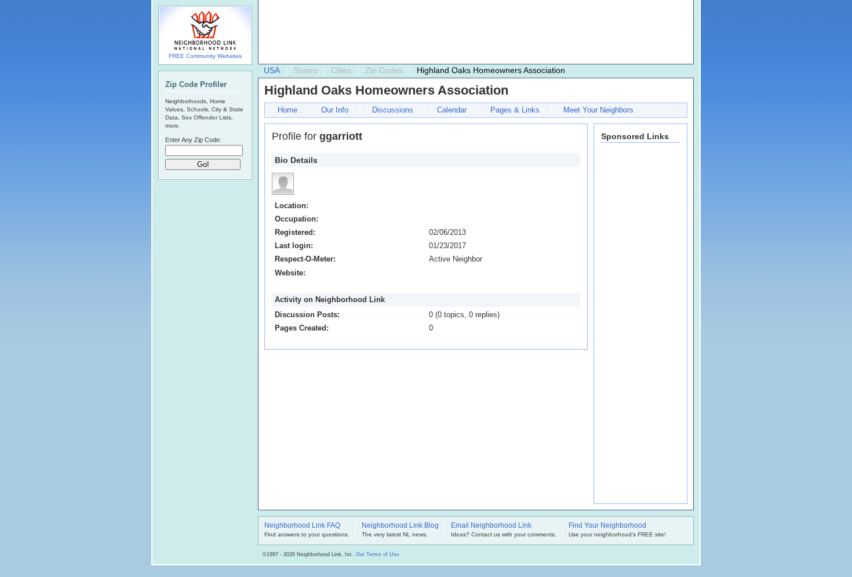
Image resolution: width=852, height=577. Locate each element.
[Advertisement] (473, 32)
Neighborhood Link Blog (400, 525)
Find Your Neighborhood (607, 525)
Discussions (392, 110)
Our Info (334, 110)
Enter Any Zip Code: (193, 139)
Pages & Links (515, 110)
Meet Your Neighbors (598, 110)
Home (287, 110)
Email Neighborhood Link (491, 525)
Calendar (452, 110)
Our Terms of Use (377, 554)
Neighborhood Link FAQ (302, 525)
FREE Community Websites (205, 56)
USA (272, 70)
